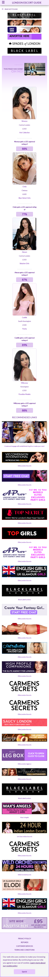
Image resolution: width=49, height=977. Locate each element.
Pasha (24, 329)
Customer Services (24, 946)
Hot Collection (24, 133)
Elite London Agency (24, 764)
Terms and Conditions (24, 950)
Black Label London (24, 599)
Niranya (24, 121)
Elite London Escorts (24, 466)
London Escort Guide (26, 2)
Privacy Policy (24, 939)
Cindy (24, 187)
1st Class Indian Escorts (24, 836)
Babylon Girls (24, 263)
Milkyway (24, 383)
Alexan (24, 252)
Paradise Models (25, 394)
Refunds (24, 942)
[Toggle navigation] (3, 2)
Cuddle (24, 317)
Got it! (24, 972)
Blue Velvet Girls (25, 198)
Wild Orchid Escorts (24, 875)
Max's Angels (24, 817)
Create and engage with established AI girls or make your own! (24, 446)
